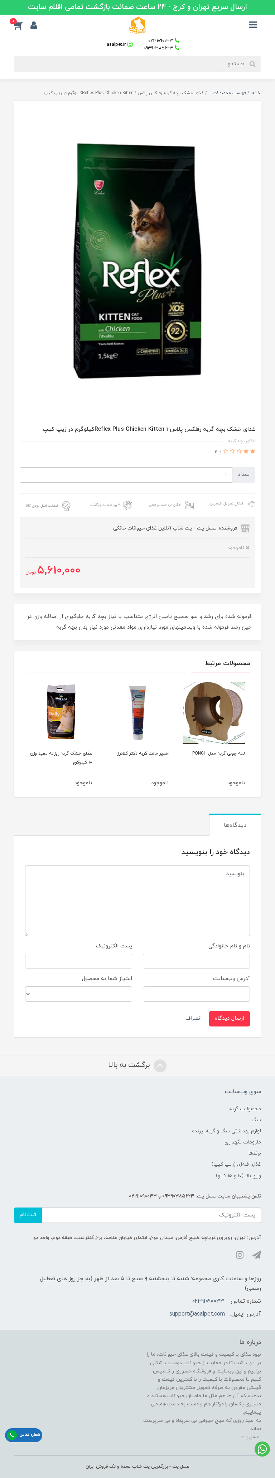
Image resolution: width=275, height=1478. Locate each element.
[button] (22, 25)
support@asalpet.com (197, 1314)
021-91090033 (208, 1301)
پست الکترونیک (114, 946)
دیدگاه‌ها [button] (235, 825)
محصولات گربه (245, 1109)
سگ (256, 1120)
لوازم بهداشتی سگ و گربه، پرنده (226, 1131)
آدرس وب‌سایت (231, 978)
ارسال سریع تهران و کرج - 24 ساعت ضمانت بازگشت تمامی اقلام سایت (137, 7)
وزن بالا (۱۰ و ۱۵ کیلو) (238, 1175)
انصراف (193, 1018)
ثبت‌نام (28, 1215)
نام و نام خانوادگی (229, 946)
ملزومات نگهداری (243, 1142)
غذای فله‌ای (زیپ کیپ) (236, 1164)
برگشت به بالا (130, 1065)
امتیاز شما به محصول (107, 978)
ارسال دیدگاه (229, 1018)
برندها (255, 1153)
